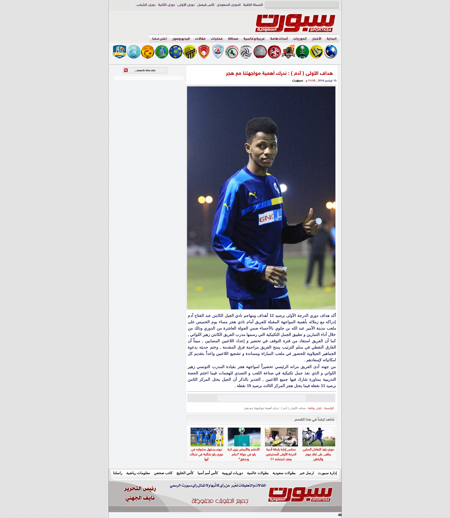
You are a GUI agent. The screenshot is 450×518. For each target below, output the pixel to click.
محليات (217, 38)
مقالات (200, 38)
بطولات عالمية (258, 473)
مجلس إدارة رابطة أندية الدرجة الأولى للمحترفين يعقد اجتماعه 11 (281, 454)
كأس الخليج (185, 473)
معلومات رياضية (138, 473)
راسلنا (117, 473)
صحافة (233, 38)
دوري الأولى (186, 5)
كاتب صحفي (163, 473)
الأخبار (316, 38)
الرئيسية (329, 408)
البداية (332, 38)
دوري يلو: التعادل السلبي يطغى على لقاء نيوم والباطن (318, 454)
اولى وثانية (314, 408)
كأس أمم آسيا (208, 473)
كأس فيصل (205, 5)
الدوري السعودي (229, 5)
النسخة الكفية (253, 5)
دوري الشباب (146, 5)
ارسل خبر (307, 473)
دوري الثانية (166, 5)
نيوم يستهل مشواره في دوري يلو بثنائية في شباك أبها (206, 454)
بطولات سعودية (284, 473)
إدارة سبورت (327, 473)
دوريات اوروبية (232, 473)
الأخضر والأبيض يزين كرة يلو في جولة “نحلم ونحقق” (244, 454)
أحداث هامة (279, 38)
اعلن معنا (159, 38)
